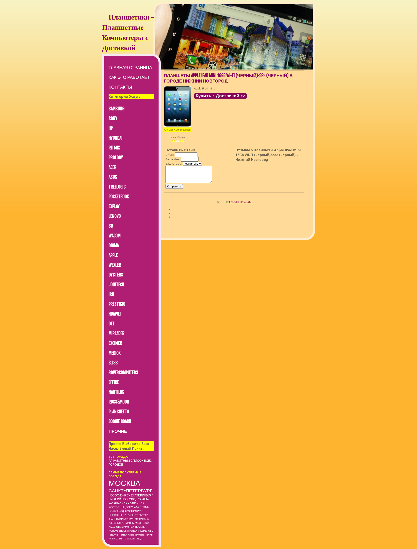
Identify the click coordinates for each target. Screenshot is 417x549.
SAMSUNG (116, 108)
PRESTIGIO (117, 304)
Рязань (113, 534)
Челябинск (136, 503)
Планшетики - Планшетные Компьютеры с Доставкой (128, 33)
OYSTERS (116, 275)
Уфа (136, 507)
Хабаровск (116, 526)
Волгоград (116, 511)
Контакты (120, 87)
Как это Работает (129, 77)
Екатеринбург (142, 495)
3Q (111, 226)
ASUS (113, 177)
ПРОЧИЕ (118, 431)
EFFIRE (114, 382)
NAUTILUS (116, 392)
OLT (111, 323)
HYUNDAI (115, 138)
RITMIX (114, 147)
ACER (112, 167)
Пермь (144, 507)
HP (111, 128)
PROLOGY (116, 157)
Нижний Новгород (123, 499)
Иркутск (128, 526)
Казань (114, 503)
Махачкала (142, 519)
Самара (143, 499)
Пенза (123, 534)
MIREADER (116, 333)
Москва (124, 483)
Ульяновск (141, 522)
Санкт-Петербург (130, 490)
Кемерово (147, 530)
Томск (127, 538)
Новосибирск (119, 495)
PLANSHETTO (119, 411)
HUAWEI (115, 314)
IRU (111, 294)
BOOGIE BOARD (120, 421)
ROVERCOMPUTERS (123, 372)
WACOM (115, 235)
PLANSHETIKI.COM (239, 202)
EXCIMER (115, 343)
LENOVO (115, 216)
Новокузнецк (117, 530)
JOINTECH (116, 284)
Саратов (128, 515)
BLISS (113, 362)
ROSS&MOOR (119, 402)
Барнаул (128, 519)
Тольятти (141, 515)
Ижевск (114, 522)
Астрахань (115, 538)
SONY (113, 118)
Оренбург (133, 530)
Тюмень (140, 526)
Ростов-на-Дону (121, 507)
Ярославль (126, 522)
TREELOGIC (117, 187)
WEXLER (115, 265)
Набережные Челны (140, 534)
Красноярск (133, 511)
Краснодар (116, 519)
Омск (123, 503)
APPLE (113, 255)
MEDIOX (115, 353)
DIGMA (114, 245)
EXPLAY (114, 206)
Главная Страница (130, 67)
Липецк (137, 538)
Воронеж (115, 515)
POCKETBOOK (119, 196)
